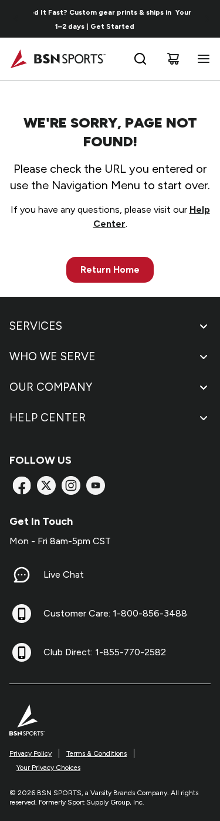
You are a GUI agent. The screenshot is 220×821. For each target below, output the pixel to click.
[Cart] (173, 59)
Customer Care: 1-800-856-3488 (115, 613)
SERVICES (35, 326)
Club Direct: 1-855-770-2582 (104, 652)
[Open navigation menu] (201, 59)
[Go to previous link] (16, 19)
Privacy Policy (30, 753)
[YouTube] (95, 485)
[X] (46, 485)
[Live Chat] (21, 574)
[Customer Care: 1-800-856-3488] (21, 613)
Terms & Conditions (96, 753)
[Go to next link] (207, 19)
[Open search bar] (140, 59)
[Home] (57, 58)
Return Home (110, 269)
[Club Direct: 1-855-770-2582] (21, 652)
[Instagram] (71, 485)
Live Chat (63, 574)
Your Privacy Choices (48, 767)
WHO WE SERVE (52, 356)
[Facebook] (21, 485)
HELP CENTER (47, 417)
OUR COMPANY (50, 387)
